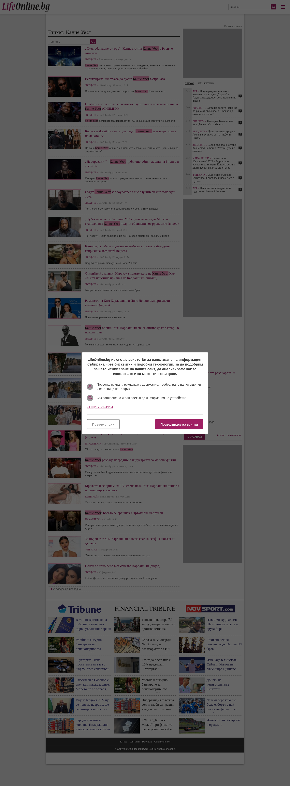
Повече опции (103, 424)
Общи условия (100, 406)
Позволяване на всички (179, 424)
